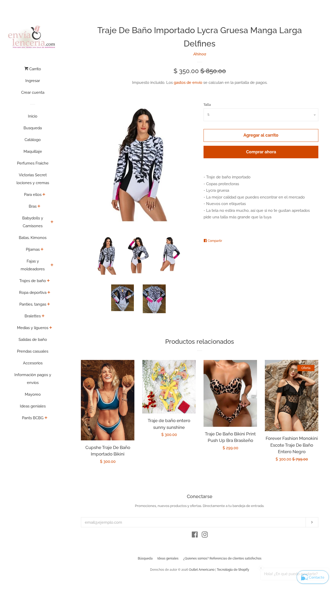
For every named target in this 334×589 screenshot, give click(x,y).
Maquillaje (32, 151)
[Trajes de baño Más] (48, 281)
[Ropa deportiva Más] (48, 292)
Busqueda (32, 128)
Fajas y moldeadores (33, 265)
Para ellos (32, 194)
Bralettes (33, 316)
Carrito (34, 69)
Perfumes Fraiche (33, 163)
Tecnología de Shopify (233, 569)
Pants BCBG (33, 418)
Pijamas (33, 249)
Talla (207, 105)
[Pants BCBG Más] (46, 418)
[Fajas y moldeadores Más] (52, 265)
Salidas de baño (33, 339)
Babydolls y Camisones (32, 222)
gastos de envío (188, 82)
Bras (33, 206)
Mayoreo (33, 394)
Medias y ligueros (32, 327)
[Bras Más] (39, 206)
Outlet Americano (201, 569)
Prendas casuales (32, 351)
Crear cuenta (32, 92)
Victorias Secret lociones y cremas (32, 179)
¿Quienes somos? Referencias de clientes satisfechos (222, 558)
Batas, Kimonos (32, 237)
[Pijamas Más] (42, 249)
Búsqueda (145, 558)
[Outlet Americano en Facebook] (195, 535)
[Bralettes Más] (43, 316)
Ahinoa (199, 54)
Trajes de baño (32, 280)
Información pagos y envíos (32, 378)
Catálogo (33, 139)
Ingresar (32, 80)
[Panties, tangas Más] (48, 304)
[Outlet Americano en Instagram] (205, 535)
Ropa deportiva (32, 292)
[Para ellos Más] (43, 194)
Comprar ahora (261, 151)
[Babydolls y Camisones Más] (52, 222)
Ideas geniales (33, 406)
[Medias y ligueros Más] (50, 328)
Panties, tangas (32, 304)
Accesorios (33, 363)
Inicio (32, 116)
